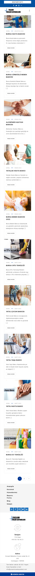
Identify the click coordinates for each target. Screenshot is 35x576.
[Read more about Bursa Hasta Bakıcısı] (17, 21)
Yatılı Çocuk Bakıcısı (15, 312)
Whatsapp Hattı (17, 2)
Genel (8, 31)
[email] (21, 5)
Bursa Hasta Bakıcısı (15, 34)
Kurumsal (10, 489)
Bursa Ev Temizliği (14, 455)
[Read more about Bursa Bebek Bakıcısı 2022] (17, 201)
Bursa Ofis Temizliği (15, 265)
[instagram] (19, 5)
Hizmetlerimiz (12, 492)
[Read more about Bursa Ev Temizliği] (17, 438)
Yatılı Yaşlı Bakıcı (14, 360)
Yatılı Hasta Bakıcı (14, 406)
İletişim (9, 504)
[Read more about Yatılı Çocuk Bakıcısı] (17, 295)
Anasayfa (10, 486)
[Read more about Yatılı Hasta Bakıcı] (17, 390)
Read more (11, 48)
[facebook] (13, 5)
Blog (8, 501)
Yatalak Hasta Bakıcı (15, 171)
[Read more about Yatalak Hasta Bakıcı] (17, 154)
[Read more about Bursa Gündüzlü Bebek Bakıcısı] (17, 61)
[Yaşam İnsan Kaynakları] (12, 10)
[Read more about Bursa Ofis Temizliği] (17, 249)
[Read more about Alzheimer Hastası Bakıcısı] (17, 108)
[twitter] (16, 5)
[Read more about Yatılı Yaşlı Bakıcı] (17, 344)
